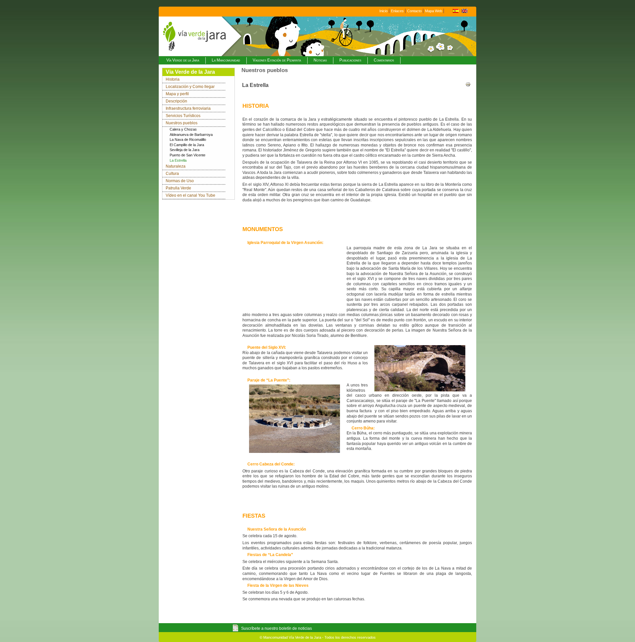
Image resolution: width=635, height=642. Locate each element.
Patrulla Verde (178, 188)
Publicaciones (350, 60)
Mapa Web (433, 11)
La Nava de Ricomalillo (188, 139)
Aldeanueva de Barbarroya (191, 135)
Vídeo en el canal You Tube (190, 195)
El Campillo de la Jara (187, 145)
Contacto (414, 11)
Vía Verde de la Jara (182, 60)
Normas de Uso (180, 181)
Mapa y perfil (177, 94)
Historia (173, 79)
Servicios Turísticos (183, 115)
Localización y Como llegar (190, 86)
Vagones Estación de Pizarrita (277, 60)
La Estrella (178, 160)
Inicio (383, 11)
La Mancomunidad (226, 60)
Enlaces (397, 11)
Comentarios (384, 60)
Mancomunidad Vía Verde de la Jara (292, 637)
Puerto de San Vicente (187, 155)
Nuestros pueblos (181, 123)
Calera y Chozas (183, 129)
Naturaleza (176, 166)
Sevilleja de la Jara (184, 150)
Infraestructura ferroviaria (188, 108)
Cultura (172, 173)
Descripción (176, 101)
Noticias (320, 60)
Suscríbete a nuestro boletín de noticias (276, 628)
